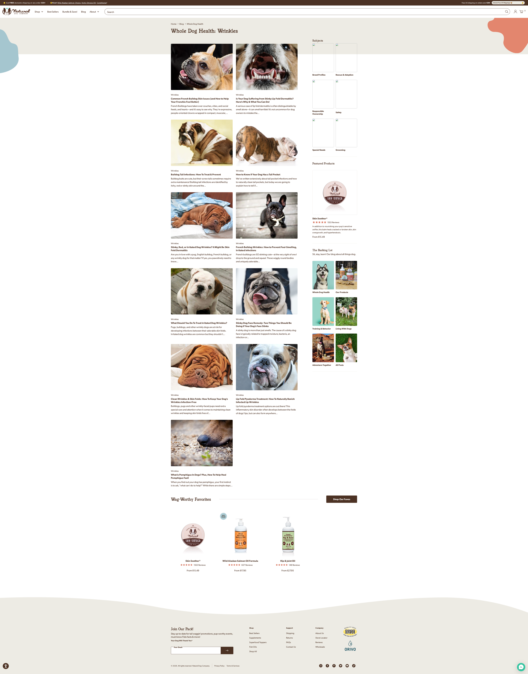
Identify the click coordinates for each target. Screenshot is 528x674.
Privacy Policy (219, 666)
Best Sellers (53, 11)
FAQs (288, 642)
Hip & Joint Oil (287, 560)
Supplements (255, 637)
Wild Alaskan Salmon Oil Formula (240, 560)
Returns (289, 637)
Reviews (319, 642)
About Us (319, 633)
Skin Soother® (192, 560)
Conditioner (102, 3)
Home (173, 23)
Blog (83, 11)
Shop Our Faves (341, 499)
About (93, 11)
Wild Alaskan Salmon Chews (69, 3)
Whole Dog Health (195, 23)
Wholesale (320, 646)
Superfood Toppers (257, 642)
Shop (37, 11)
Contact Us (291, 646)
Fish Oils (253, 646)
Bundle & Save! (69, 11)
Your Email (178, 647)
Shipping (290, 633)
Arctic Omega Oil (89, 3)
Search (110, 12)
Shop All (253, 651)
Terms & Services (233, 666)
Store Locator (321, 637)
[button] (521, 667)
